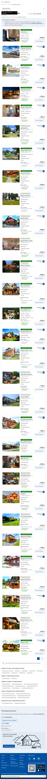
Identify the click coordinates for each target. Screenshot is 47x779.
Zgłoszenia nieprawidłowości (14, 762)
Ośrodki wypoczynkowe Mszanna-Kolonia (31, 684)
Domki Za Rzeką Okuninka (25, 266)
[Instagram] (38, 758)
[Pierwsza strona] (33, 658)
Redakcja (21, 757)
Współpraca (3, 767)
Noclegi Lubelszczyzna (6, 678)
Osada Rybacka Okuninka (25, 68)
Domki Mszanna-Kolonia (6, 684)
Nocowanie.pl (3, 4)
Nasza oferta (4, 762)
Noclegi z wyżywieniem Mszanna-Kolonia (23, 693)
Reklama (12, 755)
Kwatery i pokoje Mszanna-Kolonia (7, 686)
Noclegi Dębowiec (22, 672)
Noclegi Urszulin (32, 670)
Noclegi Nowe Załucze (6, 672)
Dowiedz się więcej (22, 17)
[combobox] (36, 13)
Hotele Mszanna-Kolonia (6, 688)
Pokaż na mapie (27, 33)
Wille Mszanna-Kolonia (16, 688)
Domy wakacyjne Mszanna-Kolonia (27, 688)
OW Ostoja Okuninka (26, 374)
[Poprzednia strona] (35, 658)
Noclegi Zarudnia (14, 672)
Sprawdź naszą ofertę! (9, 746)
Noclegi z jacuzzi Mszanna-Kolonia (23, 697)
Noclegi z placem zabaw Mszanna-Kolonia (9, 697)
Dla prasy (21, 760)
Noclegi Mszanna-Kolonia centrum (20, 703)
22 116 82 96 (5, 728)
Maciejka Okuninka (26, 598)
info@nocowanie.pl (7, 726)
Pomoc (2, 757)
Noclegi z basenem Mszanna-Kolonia (8, 693)
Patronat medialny (14, 765)
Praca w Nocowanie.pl (13, 758)
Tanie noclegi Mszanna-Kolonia (7, 703)
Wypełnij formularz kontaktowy (9, 720)
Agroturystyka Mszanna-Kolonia (32, 686)
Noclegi (9, 4)
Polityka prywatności (22, 763)
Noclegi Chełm (17, 670)
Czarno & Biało (25, 397)
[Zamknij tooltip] (16, 12)
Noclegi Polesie (14, 678)
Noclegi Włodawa (25, 670)
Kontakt (3, 755)
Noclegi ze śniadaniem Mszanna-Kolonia (9, 695)
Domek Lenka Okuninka (24, 643)
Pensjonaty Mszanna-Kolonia (20, 686)
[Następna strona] (45, 658)
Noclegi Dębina (29, 672)
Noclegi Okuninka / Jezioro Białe (7, 670)
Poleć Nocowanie (5, 765)
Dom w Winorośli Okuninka (25, 286)
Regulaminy (22, 766)
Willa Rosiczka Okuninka (24, 459)
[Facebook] (29, 758)
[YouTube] (34, 758)
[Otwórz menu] (2, 1)
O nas (2, 760)
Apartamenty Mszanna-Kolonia (17, 684)
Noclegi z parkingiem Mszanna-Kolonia (24, 695)
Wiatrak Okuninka (25, 195)
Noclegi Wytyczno (40, 670)
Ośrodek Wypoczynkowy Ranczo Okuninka (25, 495)
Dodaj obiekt (22, 755)
